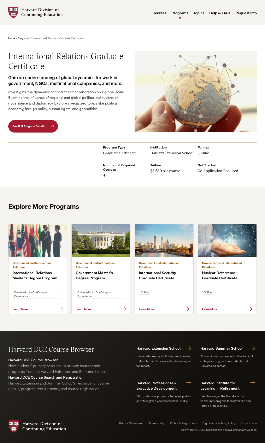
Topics (198, 13)
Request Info (246, 13)
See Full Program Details (29, 126)
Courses (159, 13)
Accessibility (156, 423)
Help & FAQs (219, 13)
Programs (179, 13)
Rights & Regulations (183, 423)
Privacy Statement (131, 423)
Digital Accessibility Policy (218, 423)
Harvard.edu (249, 423)
